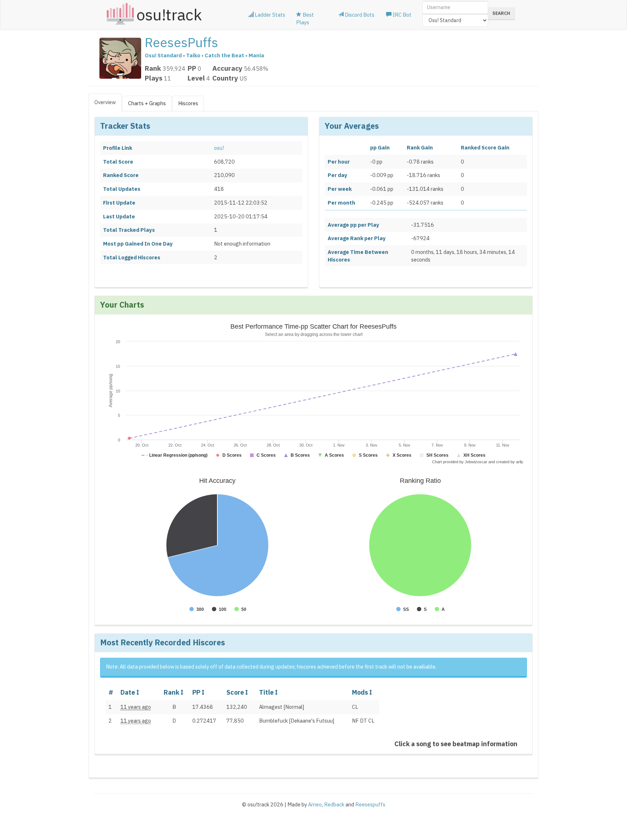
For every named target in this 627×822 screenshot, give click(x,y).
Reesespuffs (370, 804)
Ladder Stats (269, 14)
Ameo (315, 804)
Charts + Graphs (147, 103)
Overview (105, 102)
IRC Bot (401, 14)
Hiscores (188, 103)
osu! (219, 147)
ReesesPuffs (181, 42)
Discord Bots (359, 14)
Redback (334, 804)
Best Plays (305, 18)
